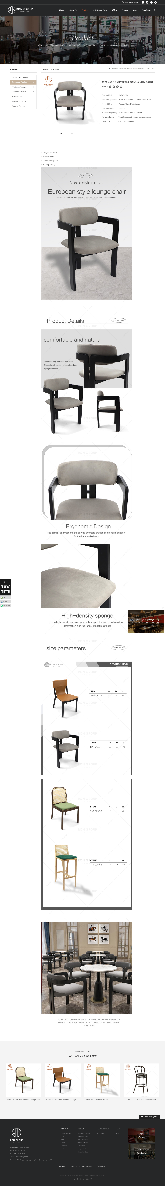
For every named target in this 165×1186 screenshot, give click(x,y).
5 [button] (76, 134)
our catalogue (87, 1166)
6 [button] (80, 134)
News (117, 1133)
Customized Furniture (20, 77)
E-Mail (5, 601)
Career (63, 1142)
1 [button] (62, 134)
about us (62, 1166)
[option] (70, 102)
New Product (100, 1133)
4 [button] (72, 134)
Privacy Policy (101, 1166)
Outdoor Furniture (19, 92)
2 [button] (65, 134)
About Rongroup (66, 1133)
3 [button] (69, 134)
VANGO (101, 1175)
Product (114, 69)
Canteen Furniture (19, 106)
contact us (73, 1166)
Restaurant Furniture (125, 69)
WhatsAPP (6, 605)
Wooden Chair (139, 69)
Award (63, 1139)
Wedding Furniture (19, 87)
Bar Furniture (17, 97)
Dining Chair (150, 69)
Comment (64, 1146)
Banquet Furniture (19, 101)
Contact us (64, 1149)
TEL (4, 597)
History (63, 1136)
